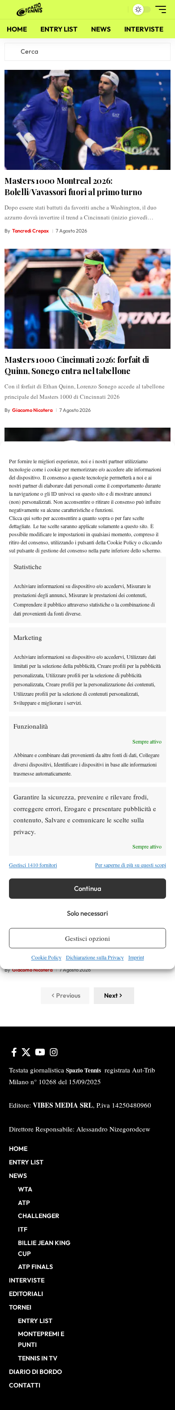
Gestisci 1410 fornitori (33, 864)
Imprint (136, 957)
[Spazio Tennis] (31, 9)
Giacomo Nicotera (32, 410)
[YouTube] (40, 1052)
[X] (26, 1052)
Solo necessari (87, 913)
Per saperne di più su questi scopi (130, 864)
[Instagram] (54, 1052)
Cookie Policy (46, 957)
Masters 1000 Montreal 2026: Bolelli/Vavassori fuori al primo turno (73, 186)
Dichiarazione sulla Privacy (95, 957)
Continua (87, 888)
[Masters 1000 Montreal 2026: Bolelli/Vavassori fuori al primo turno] (87, 120)
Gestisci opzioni (87, 938)
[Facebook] (14, 1052)
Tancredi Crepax (30, 231)
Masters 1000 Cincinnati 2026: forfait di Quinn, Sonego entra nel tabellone (76, 365)
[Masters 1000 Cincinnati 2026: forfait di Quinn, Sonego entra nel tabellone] (87, 299)
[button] (119, 9)
